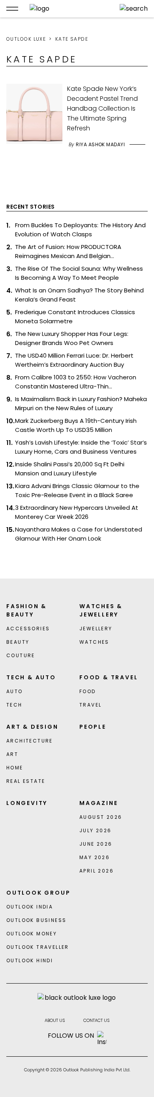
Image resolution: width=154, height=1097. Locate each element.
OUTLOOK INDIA (29, 906)
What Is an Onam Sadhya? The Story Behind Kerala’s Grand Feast (79, 294)
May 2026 (94, 857)
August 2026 (100, 817)
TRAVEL (90, 704)
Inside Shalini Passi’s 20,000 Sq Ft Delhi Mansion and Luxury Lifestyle (69, 468)
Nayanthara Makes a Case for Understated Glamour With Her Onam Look (78, 534)
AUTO (14, 691)
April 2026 (96, 870)
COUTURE (20, 655)
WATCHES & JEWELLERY (100, 610)
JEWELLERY (96, 628)
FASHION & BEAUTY (26, 610)
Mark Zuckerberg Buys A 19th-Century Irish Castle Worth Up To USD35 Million (76, 425)
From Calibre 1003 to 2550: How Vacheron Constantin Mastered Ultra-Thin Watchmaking (75, 382)
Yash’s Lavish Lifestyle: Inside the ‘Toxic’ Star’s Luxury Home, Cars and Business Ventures (81, 447)
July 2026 (95, 830)
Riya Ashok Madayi (100, 144)
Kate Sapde (71, 39)
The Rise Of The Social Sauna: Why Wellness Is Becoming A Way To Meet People (79, 273)
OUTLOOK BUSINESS (36, 920)
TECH (14, 704)
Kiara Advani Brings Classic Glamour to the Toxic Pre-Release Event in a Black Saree (77, 490)
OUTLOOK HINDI (29, 960)
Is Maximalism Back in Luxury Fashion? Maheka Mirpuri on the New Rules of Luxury (81, 403)
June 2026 (96, 844)
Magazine (98, 803)
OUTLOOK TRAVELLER (37, 947)
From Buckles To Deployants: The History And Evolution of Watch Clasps (80, 229)
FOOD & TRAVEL (108, 677)
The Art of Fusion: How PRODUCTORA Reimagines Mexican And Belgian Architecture (68, 251)
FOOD (87, 691)
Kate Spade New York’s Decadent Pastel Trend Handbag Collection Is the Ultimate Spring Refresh (102, 108)
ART (12, 754)
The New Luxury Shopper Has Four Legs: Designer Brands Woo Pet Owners (71, 338)
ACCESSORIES (28, 628)
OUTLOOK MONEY (31, 933)
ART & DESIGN (32, 727)
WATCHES (94, 642)
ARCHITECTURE (29, 740)
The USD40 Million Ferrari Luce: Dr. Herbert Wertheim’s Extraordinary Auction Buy (74, 360)
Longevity (26, 803)
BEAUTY (17, 642)
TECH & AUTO (31, 677)
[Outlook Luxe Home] (69, 8)
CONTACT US (96, 1020)
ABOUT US (55, 1020)
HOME (14, 767)
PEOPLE (92, 727)
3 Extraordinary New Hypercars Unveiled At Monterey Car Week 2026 (76, 512)
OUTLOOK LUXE (26, 39)
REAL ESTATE (25, 781)
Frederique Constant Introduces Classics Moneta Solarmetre (75, 316)
